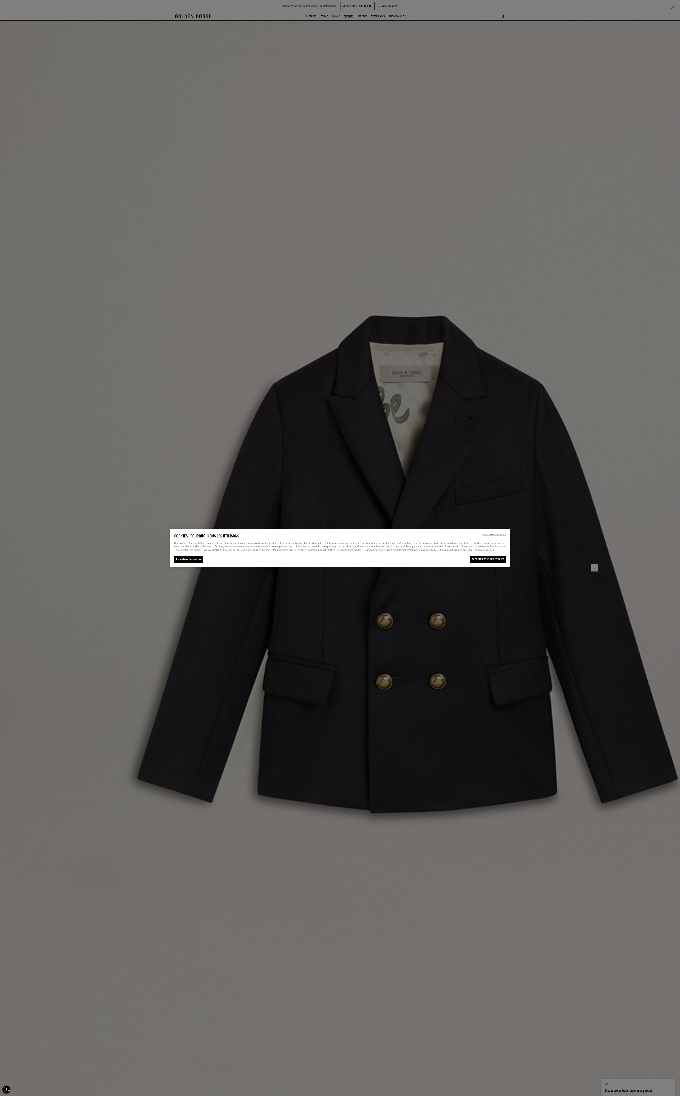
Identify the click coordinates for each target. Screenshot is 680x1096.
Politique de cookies (484, 549)
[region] (340, 548)
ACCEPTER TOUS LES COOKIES (488, 559)
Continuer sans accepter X (494, 534)
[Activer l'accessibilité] (6, 1089)
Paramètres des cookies (188, 559)
